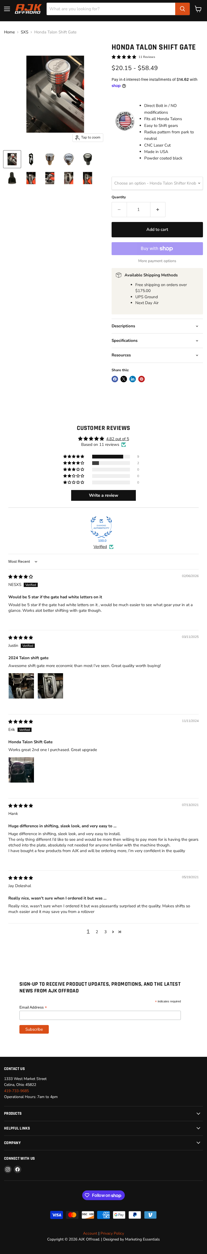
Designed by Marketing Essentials (131, 1239)
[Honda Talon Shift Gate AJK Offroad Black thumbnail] (12, 159)
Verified (100, 546)
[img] (20, 576)
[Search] (182, 9)
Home (9, 32)
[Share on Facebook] (115, 379)
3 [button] (105, 932)
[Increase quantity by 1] (157, 209)
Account (90, 1233)
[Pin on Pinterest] (141, 379)
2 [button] (97, 932)
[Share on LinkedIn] (132, 379)
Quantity (119, 197)
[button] (74, 456)
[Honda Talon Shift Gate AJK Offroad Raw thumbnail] (87, 178)
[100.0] (101, 527)
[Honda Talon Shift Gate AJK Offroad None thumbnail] (31, 159)
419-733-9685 (16, 1090)
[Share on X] (123, 379)
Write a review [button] (103, 495)
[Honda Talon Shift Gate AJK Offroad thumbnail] (49, 159)
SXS (24, 32)
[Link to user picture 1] (21, 686)
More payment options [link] (157, 261)
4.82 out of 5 (117, 439)
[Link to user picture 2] (50, 686)
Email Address (33, 1007)
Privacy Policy (112, 1233)
